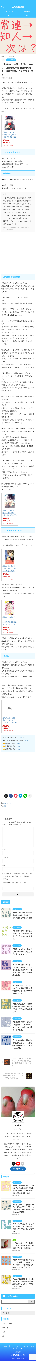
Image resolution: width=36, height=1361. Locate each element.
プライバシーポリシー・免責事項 (19, 1346)
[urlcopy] (30, 796)
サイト (4, 865)
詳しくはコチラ (18, 1169)
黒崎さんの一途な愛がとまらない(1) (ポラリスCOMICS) (9, 134)
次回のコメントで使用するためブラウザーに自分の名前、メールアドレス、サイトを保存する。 (17, 875)
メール (5, 857)
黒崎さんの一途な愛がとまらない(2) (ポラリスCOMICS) (9, 513)
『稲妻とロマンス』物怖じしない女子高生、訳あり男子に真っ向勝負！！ (22, 951)
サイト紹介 (5, 1346)
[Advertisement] (18, 253)
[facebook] (11, 796)
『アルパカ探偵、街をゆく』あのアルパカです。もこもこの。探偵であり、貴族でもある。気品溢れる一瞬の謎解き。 (22, 970)
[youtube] (18, 1164)
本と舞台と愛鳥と (18, 1352)
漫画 (4, 806)
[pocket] (16, 796)
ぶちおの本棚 (9, 11)
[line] (25, 796)
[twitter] (6, 796)
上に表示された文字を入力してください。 (15, 882)
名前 (4, 849)
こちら (20, 737)
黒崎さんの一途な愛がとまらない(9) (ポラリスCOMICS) (9, 720)
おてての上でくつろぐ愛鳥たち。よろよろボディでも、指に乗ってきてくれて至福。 (23, 1245)
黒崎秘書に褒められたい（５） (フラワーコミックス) (9, 568)
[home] (22, 1164)
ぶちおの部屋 (18, 7)
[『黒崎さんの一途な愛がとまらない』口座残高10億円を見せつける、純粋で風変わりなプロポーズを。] (20, 796)
